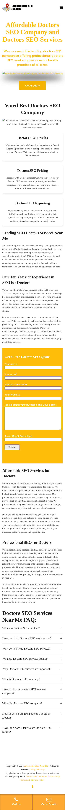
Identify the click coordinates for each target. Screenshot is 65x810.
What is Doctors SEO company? (21, 679)
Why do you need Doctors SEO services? (26, 648)
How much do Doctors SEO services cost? (26, 638)
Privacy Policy (38, 780)
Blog (33, 769)
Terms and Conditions (36, 776)
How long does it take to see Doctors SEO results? (26, 729)
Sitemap (41, 769)
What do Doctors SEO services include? (25, 658)
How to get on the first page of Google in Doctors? (26, 715)
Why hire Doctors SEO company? (22, 703)
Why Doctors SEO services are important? (26, 668)
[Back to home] (17, 8)
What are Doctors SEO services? (21, 628)
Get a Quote (32, 85)
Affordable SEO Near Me (36, 766)
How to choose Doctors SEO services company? (24, 691)
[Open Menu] (61, 8)
